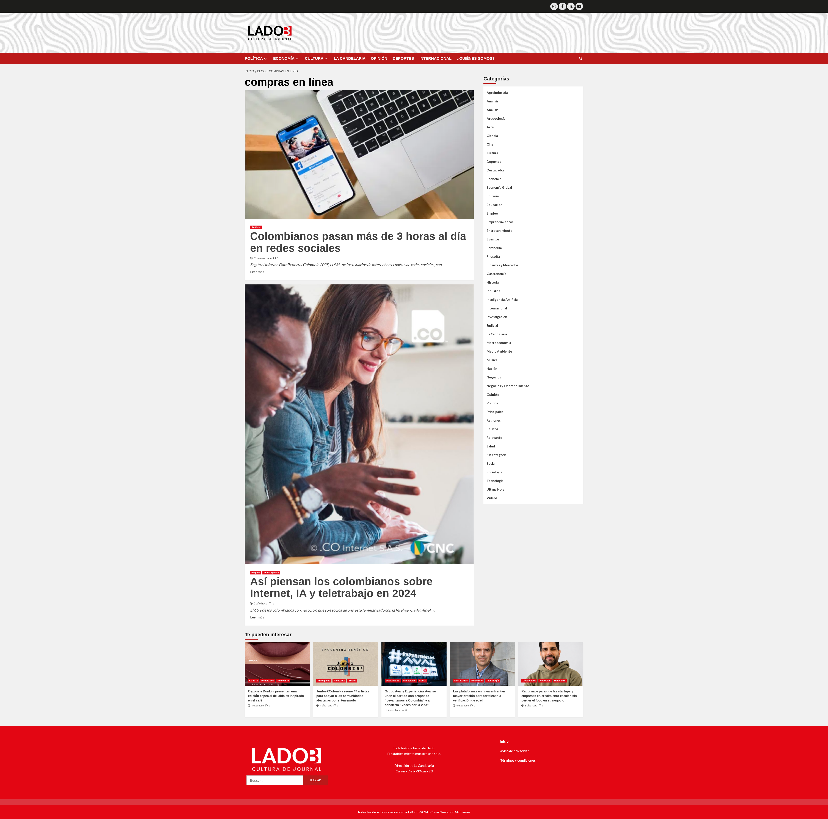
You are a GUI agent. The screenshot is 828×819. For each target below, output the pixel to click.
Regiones (494, 420)
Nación (492, 368)
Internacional (497, 308)
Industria (493, 291)
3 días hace (257, 705)
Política (492, 403)
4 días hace (326, 705)
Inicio (504, 741)
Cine (490, 144)
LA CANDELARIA (349, 58)
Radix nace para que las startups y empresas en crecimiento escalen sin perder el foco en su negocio (549, 695)
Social (491, 463)
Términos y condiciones (518, 760)
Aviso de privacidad (514, 751)
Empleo (255, 572)
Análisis (255, 227)
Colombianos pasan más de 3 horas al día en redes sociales (358, 242)
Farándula (494, 248)
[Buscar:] (274, 780)
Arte (490, 127)
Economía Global (499, 187)
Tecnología (495, 481)
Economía (494, 179)
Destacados (496, 170)
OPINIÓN (379, 58)
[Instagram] (554, 6)
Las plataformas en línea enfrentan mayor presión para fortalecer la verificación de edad (479, 695)
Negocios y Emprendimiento (508, 386)
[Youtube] (579, 6)
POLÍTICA (254, 58)
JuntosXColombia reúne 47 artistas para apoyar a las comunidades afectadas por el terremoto (342, 695)
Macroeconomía (499, 343)
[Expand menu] (265, 59)
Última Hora (496, 489)
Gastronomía (496, 274)
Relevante (494, 437)
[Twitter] (571, 6)
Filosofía (493, 256)
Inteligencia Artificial (503, 299)
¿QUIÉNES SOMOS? (476, 58)
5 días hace (462, 705)
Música (492, 360)
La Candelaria (497, 334)
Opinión (493, 394)
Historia (493, 282)
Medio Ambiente (499, 351)
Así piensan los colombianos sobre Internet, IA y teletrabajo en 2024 (341, 587)
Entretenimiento (499, 230)
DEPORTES (403, 58)
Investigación (271, 572)
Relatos (492, 429)
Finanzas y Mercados (502, 265)
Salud (491, 446)
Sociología (494, 472)
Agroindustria (497, 92)
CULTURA (314, 58)
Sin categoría (497, 455)
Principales (495, 412)
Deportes (494, 161)
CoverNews (439, 812)
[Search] (580, 58)
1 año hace (260, 603)
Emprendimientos (500, 222)
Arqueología (496, 118)
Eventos (493, 239)
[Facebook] (562, 6)
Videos (492, 498)
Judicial (492, 325)
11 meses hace (263, 258)
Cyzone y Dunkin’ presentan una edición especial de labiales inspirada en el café (276, 695)
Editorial (493, 196)
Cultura (492, 153)
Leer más (257, 271)
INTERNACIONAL (435, 58)
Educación (494, 205)
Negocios (494, 377)
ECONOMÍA (284, 58)
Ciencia (492, 136)
